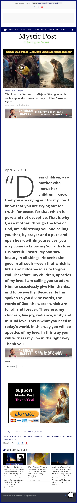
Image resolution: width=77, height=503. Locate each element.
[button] (71, 496)
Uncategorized (19, 90)
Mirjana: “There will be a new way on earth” (23, 431)
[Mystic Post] (5, 29)
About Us (12, 29)
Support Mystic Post (57, 29)
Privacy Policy (40, 29)
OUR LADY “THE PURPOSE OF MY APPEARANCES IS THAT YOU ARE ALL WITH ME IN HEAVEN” (38, 438)
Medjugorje (9, 90)
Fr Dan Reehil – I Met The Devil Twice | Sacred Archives (48, 4)
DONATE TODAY (26, 29)
